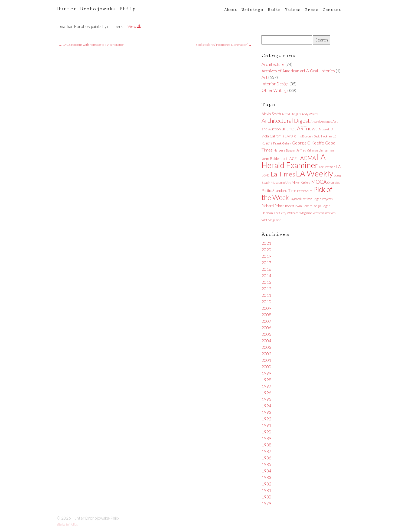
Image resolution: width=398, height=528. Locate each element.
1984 (266, 470)
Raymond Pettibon (301, 199)
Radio (273, 9)
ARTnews (307, 128)
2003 (266, 347)
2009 (266, 308)
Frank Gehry (282, 143)
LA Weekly (314, 173)
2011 (266, 295)
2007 (266, 321)
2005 (266, 334)
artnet (289, 128)
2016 (266, 269)
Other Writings (275, 90)
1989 (266, 438)
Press (311, 9)
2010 (266, 301)
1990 (266, 431)
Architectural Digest (286, 120)
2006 (266, 327)
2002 (266, 353)
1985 (266, 464)
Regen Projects (322, 199)
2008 (266, 314)
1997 (266, 386)
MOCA (319, 182)
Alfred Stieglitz (291, 114)
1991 (266, 425)
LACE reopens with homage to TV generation (92, 45)
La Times (282, 174)
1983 (266, 477)
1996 (266, 392)
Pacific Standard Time (279, 190)
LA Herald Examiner (294, 161)
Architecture (273, 64)
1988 (266, 444)
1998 (266, 379)
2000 (266, 366)
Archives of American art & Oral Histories (298, 70)
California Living (281, 136)
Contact (332, 9)
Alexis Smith (271, 113)
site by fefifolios (67, 524)
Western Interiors (324, 213)
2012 (266, 288)
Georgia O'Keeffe (308, 142)
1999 (266, 373)
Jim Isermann (327, 150)
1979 (266, 503)
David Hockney (323, 136)
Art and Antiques (321, 121)
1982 (266, 483)
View (132, 26)
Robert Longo (312, 206)
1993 (266, 412)
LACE (292, 158)
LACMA (307, 158)
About (230, 9)
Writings (252, 9)
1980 (266, 496)
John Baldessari (274, 158)
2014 (266, 275)
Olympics (333, 182)
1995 (266, 399)
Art (264, 77)
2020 (266, 249)
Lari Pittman (327, 167)
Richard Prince (273, 206)
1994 (266, 405)
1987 (266, 451)
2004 (266, 340)
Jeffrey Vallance (307, 150)
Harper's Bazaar (284, 150)
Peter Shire (304, 191)
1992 (266, 418)
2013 (266, 282)
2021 (266, 243)
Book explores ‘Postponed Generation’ (223, 45)
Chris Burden (303, 136)
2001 (266, 360)
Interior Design (275, 83)
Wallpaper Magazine (299, 213)
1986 (266, 457)
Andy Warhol (310, 114)
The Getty (280, 213)
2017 (266, 262)
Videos (293, 9)
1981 (266, 490)
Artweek (324, 129)
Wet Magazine (271, 220)
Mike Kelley (301, 182)
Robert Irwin (293, 206)
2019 (266, 256)
